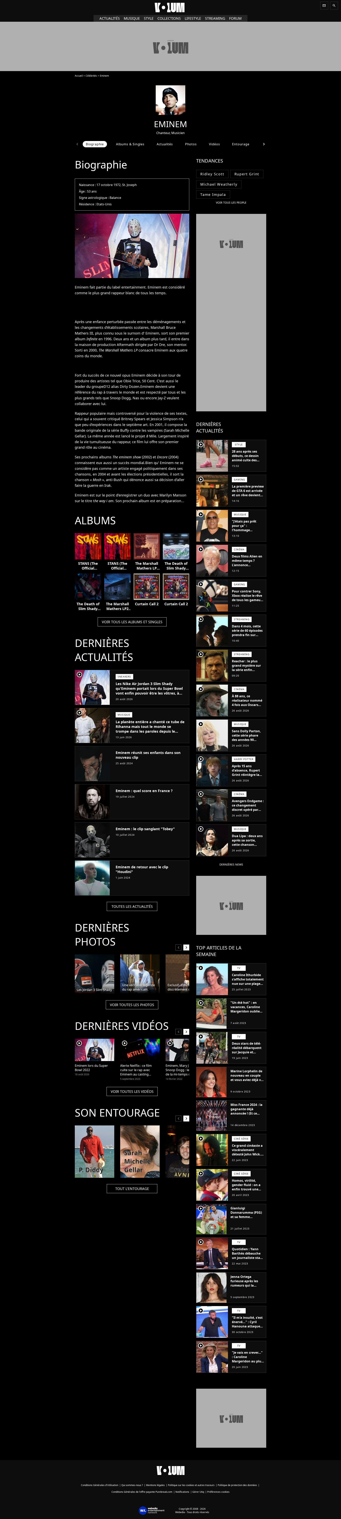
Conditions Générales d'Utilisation (99, 1485)
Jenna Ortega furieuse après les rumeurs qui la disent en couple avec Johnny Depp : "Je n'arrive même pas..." (245, 1290)
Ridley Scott (212, 174)
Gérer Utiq (198, 1492)
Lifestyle (193, 18)
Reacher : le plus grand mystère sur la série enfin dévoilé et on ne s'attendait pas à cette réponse (246, 672)
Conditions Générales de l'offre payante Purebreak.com (141, 1492)
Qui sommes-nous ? (132, 1485)
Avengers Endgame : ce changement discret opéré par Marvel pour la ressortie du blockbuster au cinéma (248, 814)
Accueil (79, 75)
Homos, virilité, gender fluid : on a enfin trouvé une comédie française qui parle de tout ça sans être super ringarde (247, 1193)
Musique (132, 18)
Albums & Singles (130, 144)
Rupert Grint (246, 174)
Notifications (182, 1492)
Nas (136, 398)
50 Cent (148, 381)
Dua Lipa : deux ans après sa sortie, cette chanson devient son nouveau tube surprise (247, 847)
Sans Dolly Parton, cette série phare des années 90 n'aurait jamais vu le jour (246, 740)
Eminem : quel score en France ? (144, 790)
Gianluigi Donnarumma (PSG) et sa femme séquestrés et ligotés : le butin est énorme (246, 1217)
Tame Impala (213, 194)
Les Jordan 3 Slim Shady (94, 990)
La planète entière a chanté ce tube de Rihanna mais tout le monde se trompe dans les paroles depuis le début (150, 728)
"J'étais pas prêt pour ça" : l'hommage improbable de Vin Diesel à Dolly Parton (246, 532)
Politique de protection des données (237, 1485)
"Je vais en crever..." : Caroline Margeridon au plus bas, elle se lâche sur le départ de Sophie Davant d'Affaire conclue (248, 1365)
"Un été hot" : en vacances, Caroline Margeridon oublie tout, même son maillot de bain (245, 1011)
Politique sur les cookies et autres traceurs (191, 1485)
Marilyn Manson (172, 495)
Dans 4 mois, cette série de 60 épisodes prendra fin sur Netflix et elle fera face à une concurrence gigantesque (247, 639)
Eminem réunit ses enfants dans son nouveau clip (148, 755)
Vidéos (214, 144)
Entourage (240, 144)
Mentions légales (155, 1485)
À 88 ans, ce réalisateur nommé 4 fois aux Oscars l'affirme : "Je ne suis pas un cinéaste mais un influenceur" (248, 709)
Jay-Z (162, 398)
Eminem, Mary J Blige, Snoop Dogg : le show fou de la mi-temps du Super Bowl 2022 (185, 1070)
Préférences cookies (218, 1492)
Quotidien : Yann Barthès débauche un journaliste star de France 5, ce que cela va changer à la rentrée (247, 1260)
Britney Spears (133, 418)
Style (149, 18)
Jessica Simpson (164, 418)
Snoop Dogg (120, 398)
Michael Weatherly (218, 184)
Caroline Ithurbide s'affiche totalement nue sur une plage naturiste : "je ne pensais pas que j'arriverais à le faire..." (248, 988)
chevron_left (77, 144)
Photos (191, 144)
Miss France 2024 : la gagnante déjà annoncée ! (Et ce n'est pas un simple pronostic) (246, 1113)
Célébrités (91, 75)
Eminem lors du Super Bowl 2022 (91, 1067)
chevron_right (263, 144)
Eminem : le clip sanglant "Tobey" (145, 828)
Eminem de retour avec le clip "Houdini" (142, 869)
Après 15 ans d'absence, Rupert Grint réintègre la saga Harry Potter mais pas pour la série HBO (246, 777)
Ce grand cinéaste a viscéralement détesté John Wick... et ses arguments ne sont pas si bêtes (248, 1154)
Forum (235, 18)
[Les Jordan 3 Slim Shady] (94, 974)
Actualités (109, 18)
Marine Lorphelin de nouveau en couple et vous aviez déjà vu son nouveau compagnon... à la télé (246, 1082)
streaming (215, 18)
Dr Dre (159, 344)
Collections (169, 18)
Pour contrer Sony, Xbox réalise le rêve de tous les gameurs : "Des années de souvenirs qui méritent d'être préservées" (247, 604)
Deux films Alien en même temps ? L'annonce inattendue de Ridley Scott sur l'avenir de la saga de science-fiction (247, 569)
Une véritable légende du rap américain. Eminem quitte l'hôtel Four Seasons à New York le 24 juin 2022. (138, 987)
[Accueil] (170, 7)
